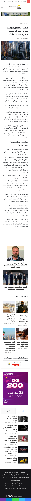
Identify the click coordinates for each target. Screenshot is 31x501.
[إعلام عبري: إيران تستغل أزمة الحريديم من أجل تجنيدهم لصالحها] (23, 428)
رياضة (6, 488)
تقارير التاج (7, 485)
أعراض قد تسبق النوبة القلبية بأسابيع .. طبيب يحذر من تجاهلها (10, 439)
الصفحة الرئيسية (22, 483)
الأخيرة (22, 411)
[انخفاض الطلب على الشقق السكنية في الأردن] (9, 307)
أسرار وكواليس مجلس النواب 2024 (17, 488)
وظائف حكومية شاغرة (12, 459)
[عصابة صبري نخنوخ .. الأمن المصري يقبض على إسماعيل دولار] (22, 307)
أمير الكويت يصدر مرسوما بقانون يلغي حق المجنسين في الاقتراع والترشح (9, 346)
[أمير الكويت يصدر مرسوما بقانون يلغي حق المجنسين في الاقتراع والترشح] (9, 334)
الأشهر (8, 411)
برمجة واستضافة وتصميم (19, 496)
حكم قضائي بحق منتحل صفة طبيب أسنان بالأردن (22, 344)
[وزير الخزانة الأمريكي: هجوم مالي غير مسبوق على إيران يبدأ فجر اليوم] (23, 449)
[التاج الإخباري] (15, 6)
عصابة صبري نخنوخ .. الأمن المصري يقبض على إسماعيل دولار (23, 319)
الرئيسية (25, 23)
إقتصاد (20, 23)
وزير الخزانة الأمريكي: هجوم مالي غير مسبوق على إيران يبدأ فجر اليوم (10, 450)
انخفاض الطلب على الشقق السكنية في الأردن (10, 318)
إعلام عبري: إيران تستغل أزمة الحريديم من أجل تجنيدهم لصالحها (10, 428)
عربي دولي (23, 485)
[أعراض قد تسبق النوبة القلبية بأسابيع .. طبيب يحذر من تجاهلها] (23, 438)
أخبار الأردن (15, 483)
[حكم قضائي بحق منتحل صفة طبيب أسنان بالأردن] (22, 334)
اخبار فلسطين (8, 483)
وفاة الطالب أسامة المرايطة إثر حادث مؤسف (10, 418)
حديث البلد (13, 485)
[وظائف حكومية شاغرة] (23, 460)
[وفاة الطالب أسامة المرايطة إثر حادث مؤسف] (23, 419)
